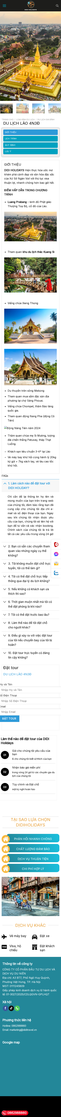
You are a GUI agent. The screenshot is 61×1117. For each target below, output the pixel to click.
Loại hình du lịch (25, 119)
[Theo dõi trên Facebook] (5, 1008)
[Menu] (4, 6)
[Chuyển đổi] (5, 483)
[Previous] (5, 56)
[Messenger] (56, 554)
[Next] (56, 56)
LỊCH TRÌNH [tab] (11, 138)
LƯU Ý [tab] (8, 151)
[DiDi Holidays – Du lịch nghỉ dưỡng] (30, 5)
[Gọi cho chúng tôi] (17, 1008)
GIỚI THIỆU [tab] (10, 132)
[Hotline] (56, 544)
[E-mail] (56, 563)
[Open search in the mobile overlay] (57, 5)
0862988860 (17, 1113)
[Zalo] (56, 573)
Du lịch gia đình (45, 119)
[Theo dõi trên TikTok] (11, 1008)
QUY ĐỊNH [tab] (10, 145)
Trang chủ (8, 119)
